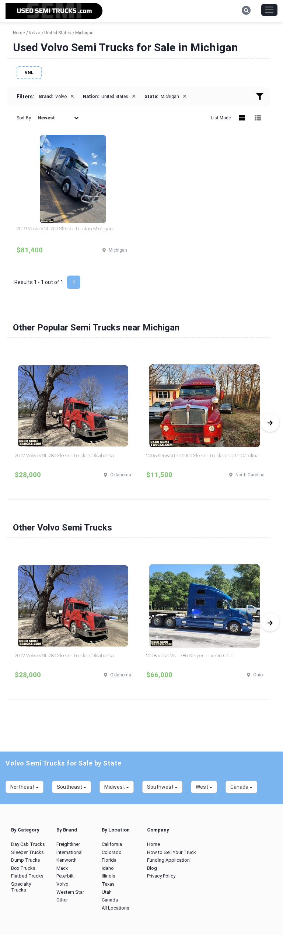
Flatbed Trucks (27, 876)
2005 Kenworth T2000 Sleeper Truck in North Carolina (202, 455)
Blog (152, 868)
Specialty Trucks (21, 887)
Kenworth (66, 860)
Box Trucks (23, 868)
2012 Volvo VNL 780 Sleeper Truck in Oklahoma (64, 455)
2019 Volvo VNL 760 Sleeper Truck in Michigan (65, 228)
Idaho (108, 868)
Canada (110, 900)
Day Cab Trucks (28, 844)
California (112, 844)
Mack (62, 868)
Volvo (62, 884)
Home (153, 844)
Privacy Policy (161, 876)
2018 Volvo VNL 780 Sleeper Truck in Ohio (189, 655)
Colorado (112, 852)
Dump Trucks (25, 860)
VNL (29, 72)
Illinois (108, 876)
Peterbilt (65, 876)
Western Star (70, 892)
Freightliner (68, 844)
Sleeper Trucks (27, 852)
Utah (107, 892)
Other (62, 900)
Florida (109, 860)
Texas (108, 884)
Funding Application (168, 860)
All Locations (115, 908)
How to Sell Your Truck (171, 852)
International (69, 852)
